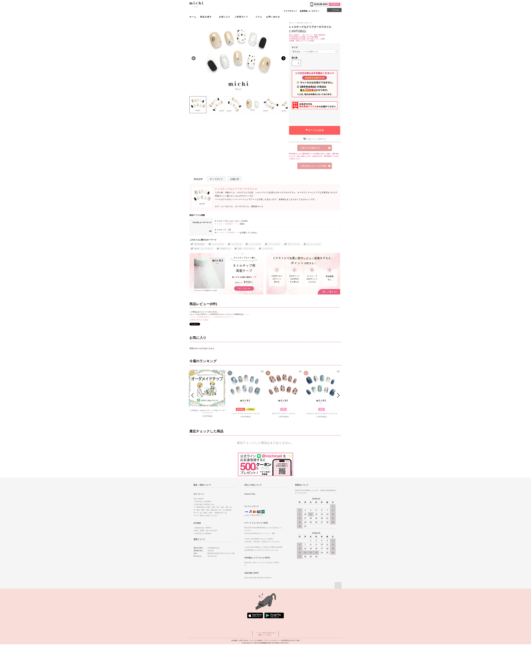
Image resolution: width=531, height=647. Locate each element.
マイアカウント (290, 11)
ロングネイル (236, 244)
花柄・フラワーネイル (246, 248)
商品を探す (206, 17)
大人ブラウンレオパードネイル (283, 413)
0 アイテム (335, 10)
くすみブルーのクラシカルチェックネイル (321, 413)
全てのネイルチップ (304, 23)
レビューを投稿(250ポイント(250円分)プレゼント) (211, 317)
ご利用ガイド (241, 17)
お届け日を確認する (310, 148)
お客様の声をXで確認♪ (199, 320)
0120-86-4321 (321, 4)
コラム (258, 17)
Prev (193, 395)
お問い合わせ (273, 17)
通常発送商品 (199, 244)
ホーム (192, 17)
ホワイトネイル (293, 244)
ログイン (315, 11)
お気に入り (225, 17)
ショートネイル (218, 244)
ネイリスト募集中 (256, 640)
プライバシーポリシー (271, 640)
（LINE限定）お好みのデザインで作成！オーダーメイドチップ (207, 411)
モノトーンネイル (313, 244)
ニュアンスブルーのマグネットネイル (245, 413)
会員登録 (303, 11)
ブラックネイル (274, 244)
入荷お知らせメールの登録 (313, 166)
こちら (246, 314)
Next (283, 58)
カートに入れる (316, 130)
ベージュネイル (255, 244)
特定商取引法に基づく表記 (290, 640)
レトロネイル (267, 248)
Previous (194, 58)
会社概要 (234, 640)
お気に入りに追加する (316, 138)
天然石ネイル (225, 248)
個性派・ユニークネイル (203, 248)
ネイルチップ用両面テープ (226, 224)
